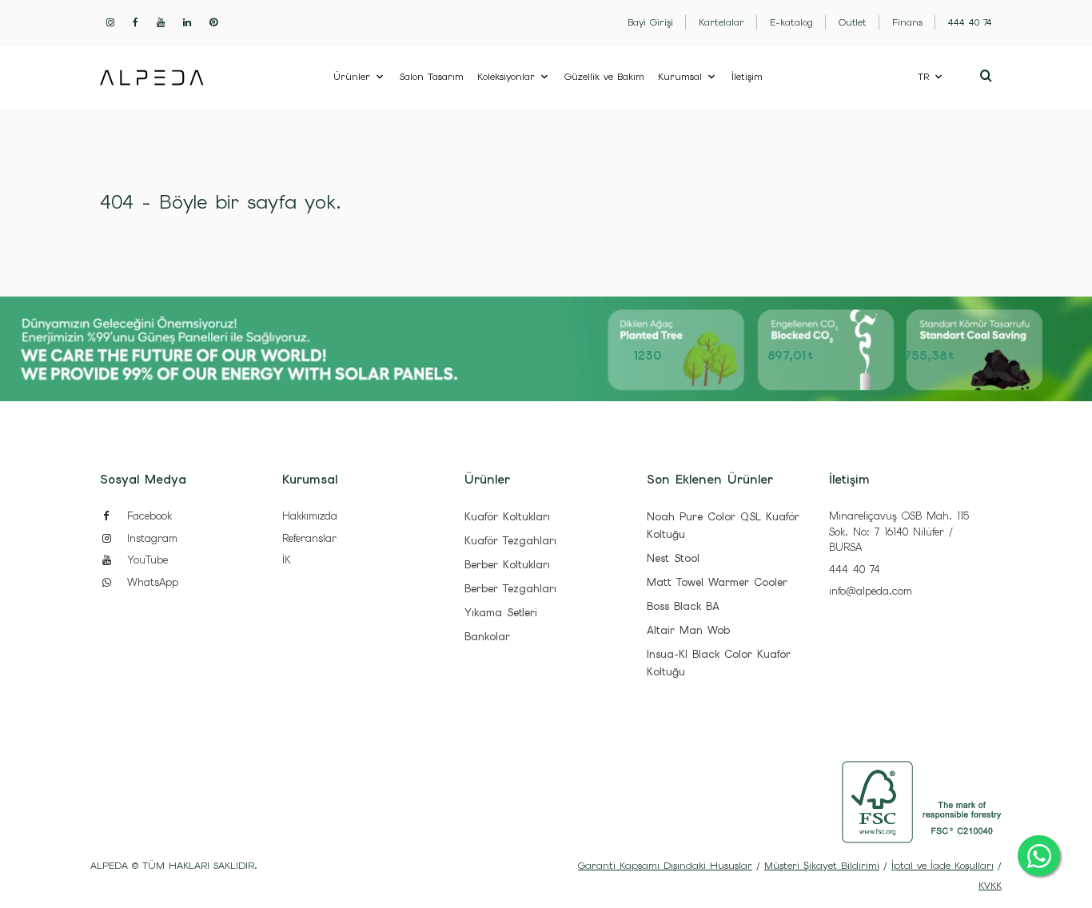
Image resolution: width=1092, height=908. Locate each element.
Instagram (149, 538)
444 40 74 (854, 569)
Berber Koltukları (507, 564)
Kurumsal (680, 76)
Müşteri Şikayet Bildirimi (821, 865)
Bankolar (487, 636)
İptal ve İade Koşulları (942, 865)
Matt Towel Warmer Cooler (717, 582)
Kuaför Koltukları (507, 517)
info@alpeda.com (870, 591)
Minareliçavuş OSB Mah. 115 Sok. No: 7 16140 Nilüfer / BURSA (899, 531)
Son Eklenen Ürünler (710, 480)
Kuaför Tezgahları (510, 541)
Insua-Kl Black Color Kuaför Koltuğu (719, 663)
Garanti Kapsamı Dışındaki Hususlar (665, 865)
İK (286, 560)
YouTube (145, 560)
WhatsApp (150, 582)
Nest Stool (673, 558)
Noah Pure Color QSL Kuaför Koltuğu (723, 525)
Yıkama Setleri (500, 612)
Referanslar (309, 538)
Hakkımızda (309, 516)
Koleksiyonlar (506, 76)
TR (923, 76)
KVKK (990, 885)
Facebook (147, 516)
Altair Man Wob (688, 630)
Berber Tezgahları (510, 588)
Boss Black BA (683, 606)
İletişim (747, 76)
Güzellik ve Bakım (604, 76)
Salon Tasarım (432, 76)
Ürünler (351, 76)
